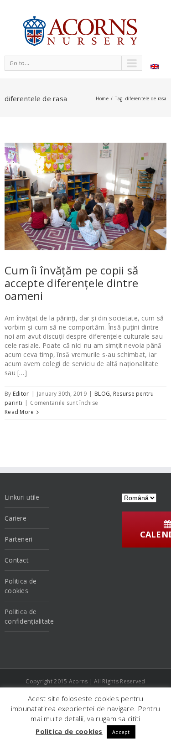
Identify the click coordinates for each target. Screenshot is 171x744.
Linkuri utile (22, 497)
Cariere (15, 518)
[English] (154, 66)
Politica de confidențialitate (27, 616)
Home (102, 98)
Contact (17, 560)
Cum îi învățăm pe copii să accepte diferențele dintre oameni (71, 283)
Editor (21, 394)
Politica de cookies (20, 586)
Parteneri (19, 539)
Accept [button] (121, 731)
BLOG (102, 394)
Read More (19, 412)
